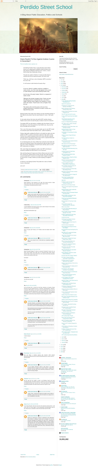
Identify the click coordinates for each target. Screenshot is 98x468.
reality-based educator (33, 192)
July (63, 95)
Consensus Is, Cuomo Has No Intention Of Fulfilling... (68, 106)
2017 (62, 79)
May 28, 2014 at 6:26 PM (45, 192)
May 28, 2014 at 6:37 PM (36, 204)
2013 (62, 344)
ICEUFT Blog (63, 385)
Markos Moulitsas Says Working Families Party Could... (68, 109)
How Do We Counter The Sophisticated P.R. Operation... (68, 204)
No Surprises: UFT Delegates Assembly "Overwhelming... (68, 269)
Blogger (60, 465)
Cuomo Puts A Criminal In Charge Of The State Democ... (69, 175)
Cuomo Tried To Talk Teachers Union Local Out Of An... (69, 292)
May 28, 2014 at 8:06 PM (35, 227)
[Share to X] (45, 169)
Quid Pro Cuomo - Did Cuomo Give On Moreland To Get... (70, 281)
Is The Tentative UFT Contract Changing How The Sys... (68, 278)
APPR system (37, 171)
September (64, 92)
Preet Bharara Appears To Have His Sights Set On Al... (69, 146)
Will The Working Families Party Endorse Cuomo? (68, 155)
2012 (62, 346)
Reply (25, 186)
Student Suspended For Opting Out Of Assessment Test (69, 266)
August (63, 94)
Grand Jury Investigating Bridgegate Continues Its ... (69, 199)
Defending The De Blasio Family (68, 184)
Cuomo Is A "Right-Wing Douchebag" (69, 121)
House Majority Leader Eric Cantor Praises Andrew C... (69, 253)
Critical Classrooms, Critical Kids (68, 412)
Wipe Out (63, 180)
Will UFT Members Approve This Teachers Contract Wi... (68, 321)
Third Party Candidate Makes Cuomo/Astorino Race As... (68, 178)
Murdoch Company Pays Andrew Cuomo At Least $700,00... (68, 160)
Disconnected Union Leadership (67, 429)
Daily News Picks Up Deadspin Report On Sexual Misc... (70, 193)
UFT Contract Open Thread (67, 315)
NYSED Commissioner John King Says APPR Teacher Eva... (69, 215)
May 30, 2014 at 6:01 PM (45, 343)
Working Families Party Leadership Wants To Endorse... (69, 190)
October (63, 90)
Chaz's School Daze (65, 402)
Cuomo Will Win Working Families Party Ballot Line (69, 101)
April (63, 337)
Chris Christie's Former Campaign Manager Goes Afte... (69, 212)
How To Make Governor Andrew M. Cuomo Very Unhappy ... (69, 166)
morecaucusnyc (64, 428)
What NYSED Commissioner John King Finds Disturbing (69, 196)
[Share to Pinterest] (48, 169)
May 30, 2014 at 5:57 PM (45, 317)
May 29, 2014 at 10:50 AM (32, 404)
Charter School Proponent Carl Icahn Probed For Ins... (69, 112)
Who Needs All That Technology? (68, 143)
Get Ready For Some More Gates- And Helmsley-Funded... (70, 127)
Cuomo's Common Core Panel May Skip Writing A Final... (69, 169)
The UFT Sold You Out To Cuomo (68, 114)
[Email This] (43, 169)
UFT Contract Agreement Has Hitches (69, 334)
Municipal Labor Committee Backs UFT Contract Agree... (69, 308)
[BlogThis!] (44, 169)
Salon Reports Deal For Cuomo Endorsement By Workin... (68, 119)
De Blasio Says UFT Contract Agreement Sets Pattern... (68, 261)
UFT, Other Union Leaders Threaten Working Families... (69, 124)
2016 (62, 81)
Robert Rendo (27, 334)
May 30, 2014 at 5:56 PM (45, 301)
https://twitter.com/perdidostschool (66, 74)
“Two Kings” (63, 382)
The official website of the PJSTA (68, 375)
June (63, 97)
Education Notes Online (66, 368)
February (64, 340)
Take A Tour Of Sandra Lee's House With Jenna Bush (69, 236)
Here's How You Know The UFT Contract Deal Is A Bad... (68, 318)
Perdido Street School (46, 7)
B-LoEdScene (64, 419)
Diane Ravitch (49, 171)
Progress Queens (65, 432)
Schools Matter (64, 363)
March (63, 338)
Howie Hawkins (35, 172)
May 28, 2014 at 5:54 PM (35, 180)
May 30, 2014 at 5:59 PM (45, 391)
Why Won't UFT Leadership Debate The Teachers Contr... (69, 233)
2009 (62, 351)
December (64, 86)
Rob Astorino (40, 172)
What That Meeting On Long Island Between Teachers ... (69, 250)
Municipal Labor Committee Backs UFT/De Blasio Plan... (69, 284)
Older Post (52, 454)
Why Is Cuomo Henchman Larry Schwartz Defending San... (68, 242)
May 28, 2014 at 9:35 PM (31, 285)
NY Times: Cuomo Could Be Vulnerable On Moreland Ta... (68, 258)
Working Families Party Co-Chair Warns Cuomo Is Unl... (68, 130)
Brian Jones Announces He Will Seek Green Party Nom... (69, 272)
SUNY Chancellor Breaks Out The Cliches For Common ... (69, 275)
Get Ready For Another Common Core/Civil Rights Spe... (68, 220)
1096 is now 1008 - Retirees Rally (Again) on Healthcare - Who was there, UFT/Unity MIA (68, 371)
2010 (62, 350)
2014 (62, 85)
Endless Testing (24, 172)
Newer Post (23, 454)
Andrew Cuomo (32, 171)
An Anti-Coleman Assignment (68, 224)
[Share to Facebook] (47, 169)
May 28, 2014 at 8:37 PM (35, 249)
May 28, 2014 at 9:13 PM (35, 277)
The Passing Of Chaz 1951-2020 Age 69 (68, 403)
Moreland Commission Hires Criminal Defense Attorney (69, 172)
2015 (62, 83)
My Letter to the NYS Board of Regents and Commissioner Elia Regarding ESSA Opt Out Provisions (68, 415)
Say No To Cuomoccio (66, 103)
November (64, 88)
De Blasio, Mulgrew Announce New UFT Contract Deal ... (69, 330)
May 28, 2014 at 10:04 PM (35, 334)
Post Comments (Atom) (31, 456)
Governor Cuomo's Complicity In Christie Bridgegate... (68, 313)
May (63, 99)
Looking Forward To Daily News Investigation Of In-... (68, 152)
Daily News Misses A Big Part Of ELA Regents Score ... (69, 158)
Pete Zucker (26, 353)
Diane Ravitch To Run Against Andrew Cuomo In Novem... (69, 141)
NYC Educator (64, 391)
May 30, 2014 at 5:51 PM (45, 267)
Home (38, 454)
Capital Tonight (64, 407)
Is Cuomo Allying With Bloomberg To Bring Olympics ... (69, 209)
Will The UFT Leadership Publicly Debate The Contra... (68, 244)
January (63, 342)
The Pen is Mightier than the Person (68, 423)
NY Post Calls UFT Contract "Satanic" (69, 255)
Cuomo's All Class (65, 217)
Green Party (29, 172)
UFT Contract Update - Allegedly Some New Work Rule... (70, 332)
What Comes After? (66, 206)
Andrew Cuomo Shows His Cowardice (70, 299)
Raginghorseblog (64, 381)
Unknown (26, 378)
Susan (25, 404)
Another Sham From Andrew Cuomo (69, 294)
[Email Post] (40, 169)
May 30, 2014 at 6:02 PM (45, 217)
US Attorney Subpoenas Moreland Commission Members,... (69, 287)
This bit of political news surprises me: (28, 64)
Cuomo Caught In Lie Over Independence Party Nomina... (68, 163)
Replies (27, 189)
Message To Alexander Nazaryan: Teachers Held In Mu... (69, 310)
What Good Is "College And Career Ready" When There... (69, 239)
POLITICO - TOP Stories (66, 357)
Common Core (43, 171)
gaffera (51, 465)
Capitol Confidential (65, 396)
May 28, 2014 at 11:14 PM (33, 378)
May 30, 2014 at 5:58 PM (45, 364)
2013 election (26, 171)
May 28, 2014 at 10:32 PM (35, 353)
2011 (62, 348)
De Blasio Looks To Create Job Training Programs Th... (68, 182)
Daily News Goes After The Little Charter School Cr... (68, 247)
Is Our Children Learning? (66, 420)
